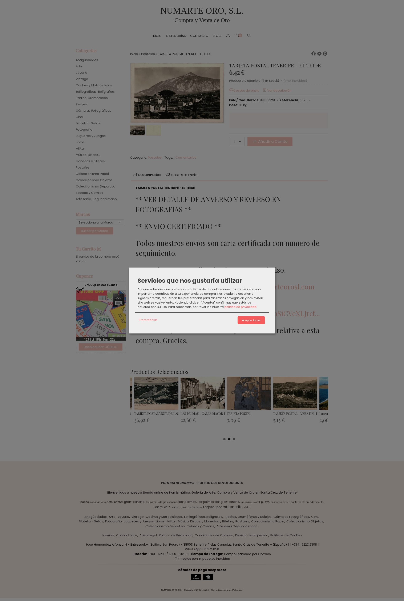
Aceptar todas (251, 320)
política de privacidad (240, 307)
